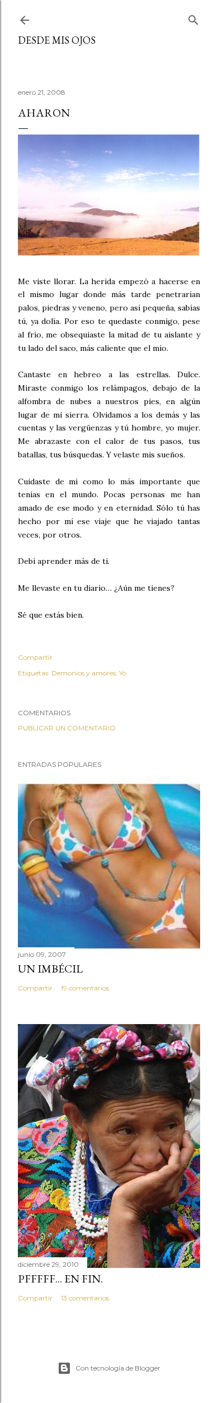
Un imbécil (50, 968)
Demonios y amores (83, 673)
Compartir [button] (35, 657)
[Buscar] (193, 18)
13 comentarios (85, 1298)
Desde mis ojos (57, 40)
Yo (122, 673)
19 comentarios (85, 988)
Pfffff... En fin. (60, 1278)
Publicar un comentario (67, 728)
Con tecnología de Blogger (117, 1368)
